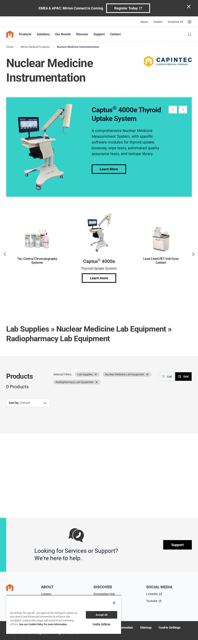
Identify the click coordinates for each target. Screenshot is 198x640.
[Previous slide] (173, 109)
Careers (157, 21)
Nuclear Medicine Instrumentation (78, 46)
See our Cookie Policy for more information (43, 624)
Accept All (101, 614)
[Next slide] (183, 109)
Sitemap (146, 627)
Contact (115, 34)
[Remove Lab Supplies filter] (95, 374)
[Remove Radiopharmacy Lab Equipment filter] (96, 382)
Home (9, 46)
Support (177, 545)
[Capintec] (168, 61)
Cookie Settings (169, 627)
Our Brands (63, 34)
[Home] (10, 34)
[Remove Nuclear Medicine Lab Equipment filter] (147, 374)
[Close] (114, 603)
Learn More (109, 169)
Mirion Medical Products (35, 46)
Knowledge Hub (104, 594)
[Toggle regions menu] (189, 21)
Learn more (99, 278)
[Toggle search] (189, 34)
